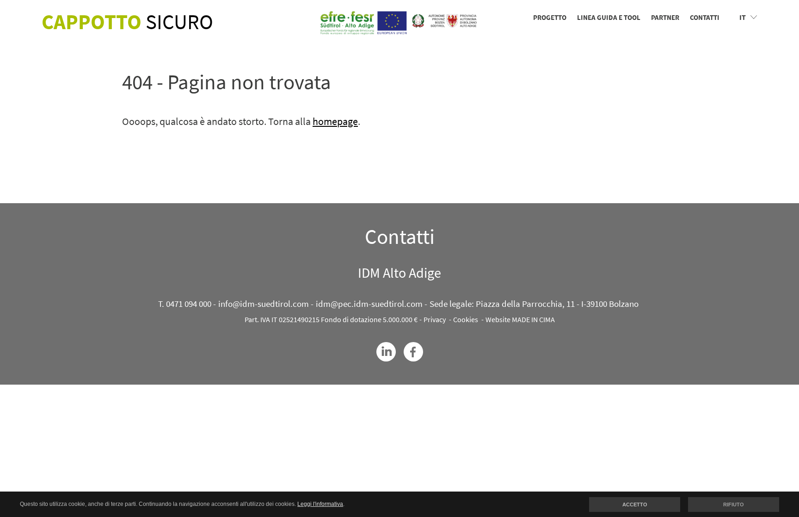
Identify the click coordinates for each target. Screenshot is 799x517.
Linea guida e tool (608, 17)
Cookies (465, 319)
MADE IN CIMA (533, 319)
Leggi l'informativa (320, 504)
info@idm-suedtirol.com (263, 303)
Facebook (413, 351)
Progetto (549, 17)
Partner (665, 17)
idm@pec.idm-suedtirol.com (369, 303)
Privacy (435, 319)
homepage (335, 121)
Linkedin (386, 351)
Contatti (704, 17)
